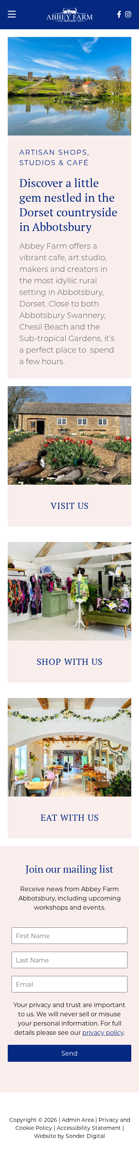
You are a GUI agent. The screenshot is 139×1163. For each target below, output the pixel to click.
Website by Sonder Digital (69, 1136)
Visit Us (70, 505)
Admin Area (78, 1119)
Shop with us (70, 661)
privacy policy (103, 1032)
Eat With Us (70, 817)
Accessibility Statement (89, 1127)
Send (69, 1053)
